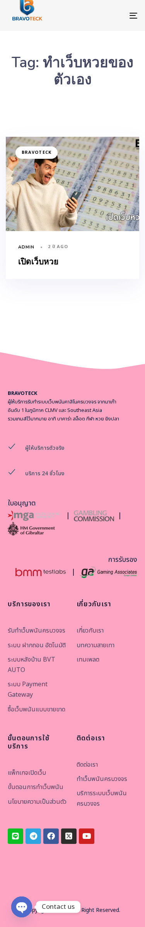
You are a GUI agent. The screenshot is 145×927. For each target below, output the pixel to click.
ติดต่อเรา (87, 764)
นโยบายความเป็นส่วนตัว (37, 801)
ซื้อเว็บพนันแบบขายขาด (36, 709)
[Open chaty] (21, 906)
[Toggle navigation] (115, 15)
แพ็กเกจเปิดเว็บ (27, 772)
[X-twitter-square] (69, 836)
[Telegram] (33, 836)
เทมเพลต (88, 659)
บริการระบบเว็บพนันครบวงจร (102, 798)
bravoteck (36, 152)
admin (26, 247)
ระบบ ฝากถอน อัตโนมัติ (37, 645)
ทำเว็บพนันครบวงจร (102, 779)
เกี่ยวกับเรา (90, 630)
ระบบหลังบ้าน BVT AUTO (31, 665)
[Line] (15, 836)
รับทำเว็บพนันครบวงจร (36, 630)
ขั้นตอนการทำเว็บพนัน (35, 787)
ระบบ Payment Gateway (28, 689)
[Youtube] (86, 836)
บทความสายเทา (95, 645)
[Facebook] (51, 836)
